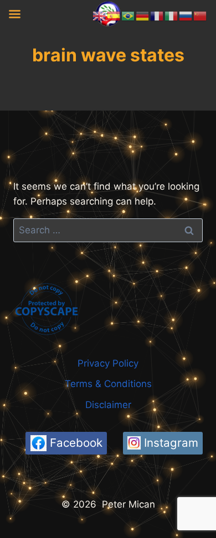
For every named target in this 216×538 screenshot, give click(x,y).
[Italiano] (171, 15)
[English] (99, 15)
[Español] (114, 15)
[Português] (128, 15)
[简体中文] (200, 15)
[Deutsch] (143, 15)
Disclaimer (108, 404)
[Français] (157, 15)
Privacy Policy (108, 363)
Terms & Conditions (108, 383)
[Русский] (186, 15)
